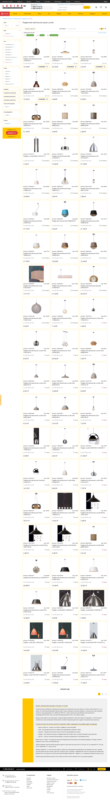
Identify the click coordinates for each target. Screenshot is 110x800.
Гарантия (19, 1)
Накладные (9, 54)
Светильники (17, 18)
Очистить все (102, 32)
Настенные (9, 59)
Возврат (29, 1)
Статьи (48, 791)
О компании (31, 775)
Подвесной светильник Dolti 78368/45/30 (90, 222)
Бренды (68, 1)
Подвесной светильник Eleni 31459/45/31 (32, 222)
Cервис (49, 775)
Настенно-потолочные (11, 57)
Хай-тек (8, 81)
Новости (49, 789)
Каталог (6, 13)
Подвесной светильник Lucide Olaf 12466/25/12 (63, 513)
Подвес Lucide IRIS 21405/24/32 (33, 642)
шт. (91, 769)
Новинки (29, 784)
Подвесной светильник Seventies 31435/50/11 (34, 481)
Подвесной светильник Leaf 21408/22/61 (32, 189)
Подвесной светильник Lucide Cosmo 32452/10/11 (93, 676)
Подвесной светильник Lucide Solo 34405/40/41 (63, 384)
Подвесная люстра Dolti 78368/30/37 (64, 221)
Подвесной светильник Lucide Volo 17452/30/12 (34, 351)
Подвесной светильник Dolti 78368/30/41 (90, 254)
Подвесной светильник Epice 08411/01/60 (90, 189)
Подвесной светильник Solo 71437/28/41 (90, 92)
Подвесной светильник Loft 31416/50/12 (89, 157)
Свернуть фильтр (30, 29)
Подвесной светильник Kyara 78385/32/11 (61, 189)
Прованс (8, 79)
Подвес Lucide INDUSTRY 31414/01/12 (93, 642)
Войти (105, 1)
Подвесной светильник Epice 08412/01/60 (90, 59)
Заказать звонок (20, 769)
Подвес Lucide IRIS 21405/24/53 (62, 642)
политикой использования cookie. (76, 793)
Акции (28, 786)
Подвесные (25, 18)
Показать (11, 133)
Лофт (7, 73)
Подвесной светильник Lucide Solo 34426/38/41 (63, 416)
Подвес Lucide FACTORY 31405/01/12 (35, 675)
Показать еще (65, 689)
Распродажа (29, 783)
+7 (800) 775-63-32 (42, 7)
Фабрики (29, 779)
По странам (29, 781)
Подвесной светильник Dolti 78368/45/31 (32, 254)
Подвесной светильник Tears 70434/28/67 (61, 351)
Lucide (8, 115)
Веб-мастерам (50, 784)
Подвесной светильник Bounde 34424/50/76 (91, 286)
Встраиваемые (10, 47)
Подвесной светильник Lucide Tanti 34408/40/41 (92, 351)
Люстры (8, 33)
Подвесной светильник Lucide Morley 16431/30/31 (93, 513)
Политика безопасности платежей (75, 786)
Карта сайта (29, 788)
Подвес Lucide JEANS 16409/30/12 (62, 610)
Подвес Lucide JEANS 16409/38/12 (91, 610)
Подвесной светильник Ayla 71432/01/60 (32, 319)
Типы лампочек (50, 792)
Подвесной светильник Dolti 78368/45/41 (61, 254)
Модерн (8, 76)
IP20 (7, 106)
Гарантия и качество (51, 781)
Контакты (77, 1)
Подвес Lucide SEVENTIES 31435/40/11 (93, 448)
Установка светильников (52, 779)
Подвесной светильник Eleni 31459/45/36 (61, 676)
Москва (40, 5)
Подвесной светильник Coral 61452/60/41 (32, 286)
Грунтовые (9, 49)
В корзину (42, 66)
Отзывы (38, 1)
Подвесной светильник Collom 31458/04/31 (62, 286)
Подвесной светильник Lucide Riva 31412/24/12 (92, 481)
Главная (5, 18)
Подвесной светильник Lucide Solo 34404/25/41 (34, 384)
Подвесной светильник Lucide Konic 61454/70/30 (63, 578)
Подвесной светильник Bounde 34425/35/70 (33, 92)
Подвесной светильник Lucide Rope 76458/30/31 (63, 481)
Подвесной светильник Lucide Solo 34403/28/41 (34, 416)
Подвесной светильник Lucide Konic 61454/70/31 (92, 578)
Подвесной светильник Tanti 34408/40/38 (61, 92)
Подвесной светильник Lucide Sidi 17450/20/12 (34, 449)
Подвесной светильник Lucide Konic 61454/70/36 (35, 611)
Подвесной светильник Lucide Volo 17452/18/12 (92, 319)
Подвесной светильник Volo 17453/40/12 (32, 59)
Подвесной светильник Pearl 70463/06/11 (32, 513)
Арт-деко (8, 71)
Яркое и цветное (10, 84)
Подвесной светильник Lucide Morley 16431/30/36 (64, 546)
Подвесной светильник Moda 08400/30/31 (61, 124)
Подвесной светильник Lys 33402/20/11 (36, 577)
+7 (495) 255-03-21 (42, 8)
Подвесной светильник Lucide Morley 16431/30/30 (35, 546)
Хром (41, 35)
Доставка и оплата (8, 1)
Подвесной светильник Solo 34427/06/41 (90, 416)
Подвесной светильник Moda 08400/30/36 (90, 124)
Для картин (9, 52)
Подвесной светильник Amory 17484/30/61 (62, 319)
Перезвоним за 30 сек (63, 4)
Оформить (101, 769)
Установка (47, 1)
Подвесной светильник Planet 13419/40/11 (61, 59)
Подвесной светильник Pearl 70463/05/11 (32, 124)
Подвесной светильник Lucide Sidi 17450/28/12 (63, 449)
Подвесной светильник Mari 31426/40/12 (61, 157)
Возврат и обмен (51, 783)
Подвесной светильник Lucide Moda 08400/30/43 (92, 546)
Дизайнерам (58, 1)
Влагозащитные (10, 44)
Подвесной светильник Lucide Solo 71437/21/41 (92, 384)
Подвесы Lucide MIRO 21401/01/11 (34, 156)
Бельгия (8, 123)
